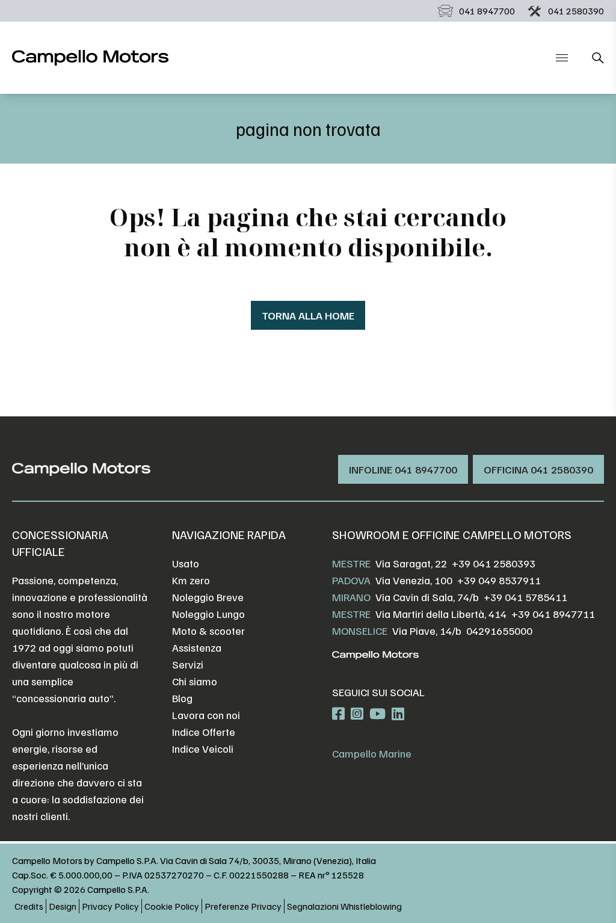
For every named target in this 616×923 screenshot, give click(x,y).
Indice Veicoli (202, 748)
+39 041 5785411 (525, 597)
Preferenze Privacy (243, 906)
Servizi (187, 664)
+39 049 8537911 (499, 580)
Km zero (191, 580)
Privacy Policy (110, 906)
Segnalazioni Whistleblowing (344, 906)
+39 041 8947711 (553, 613)
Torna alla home (308, 315)
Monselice (359, 630)
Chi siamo (194, 681)
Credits (28, 906)
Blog (182, 698)
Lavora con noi (206, 714)
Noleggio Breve (208, 597)
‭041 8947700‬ (487, 11)
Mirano (351, 597)
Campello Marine (371, 753)
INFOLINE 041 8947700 (403, 469)
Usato (185, 563)
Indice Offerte (203, 731)
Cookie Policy (171, 906)
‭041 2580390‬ (576, 11)
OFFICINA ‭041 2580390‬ (538, 469)
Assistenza (196, 647)
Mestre (351, 563)
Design (62, 906)
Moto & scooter (208, 630)
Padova (351, 580)
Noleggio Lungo (208, 613)
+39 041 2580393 (493, 563)
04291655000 (499, 630)
